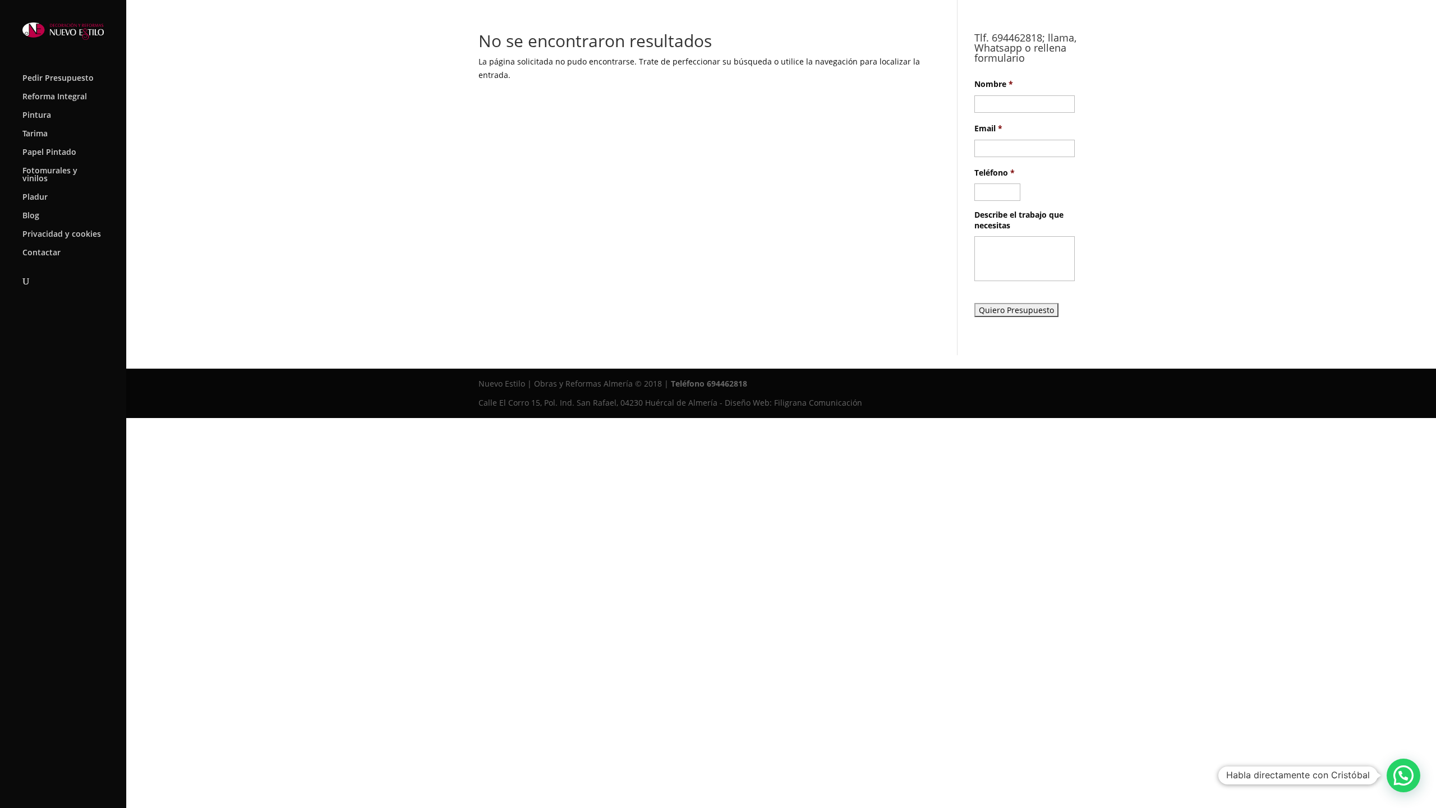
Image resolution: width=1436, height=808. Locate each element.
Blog (30, 216)
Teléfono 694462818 (709, 383)
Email (988, 128)
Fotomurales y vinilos (49, 175)
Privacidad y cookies (61, 234)
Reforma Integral (54, 97)
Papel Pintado (49, 152)
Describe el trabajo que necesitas (1019, 220)
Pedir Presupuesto (58, 78)
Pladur (35, 197)
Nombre (993, 84)
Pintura (36, 115)
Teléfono (994, 173)
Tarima (35, 134)
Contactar (41, 253)
